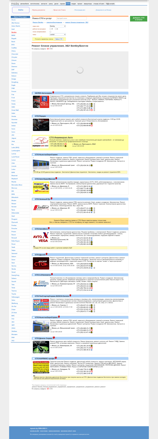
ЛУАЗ (13, 328)
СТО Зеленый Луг (42, 199)
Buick (13, 41)
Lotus (13, 169)
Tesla (13, 288)
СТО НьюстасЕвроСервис (46, 155)
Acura (13, 20)
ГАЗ (13, 319)
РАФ (13, 337)
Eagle (13, 85)
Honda (14, 116)
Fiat (13, 94)
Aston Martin (16, 26)
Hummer (14, 119)
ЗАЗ (13, 322)
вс (57, 29)
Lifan (13, 163)
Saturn (14, 256)
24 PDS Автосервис (43, 93)
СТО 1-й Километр (43, 275)
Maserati (14, 175)
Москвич (14, 334)
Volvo (13, 300)
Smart (14, 272)
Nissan (14, 203)
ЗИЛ (13, 325)
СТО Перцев (40, 116)
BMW (13, 35)
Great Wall (15, 110)
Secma (14, 266)
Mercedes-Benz (17, 185)
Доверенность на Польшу (103, 10)
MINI (13, 194)
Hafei (13, 113)
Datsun (14, 76)
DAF (13, 69)
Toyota (14, 294)
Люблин (14, 331)
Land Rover (15, 157)
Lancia (14, 154)
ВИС (13, 316)
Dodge (14, 79)
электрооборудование (54, 22)
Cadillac (14, 48)
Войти (20, 10)
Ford (13, 97)
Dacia (13, 63)
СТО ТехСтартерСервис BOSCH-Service (52, 296)
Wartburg (15, 303)
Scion (13, 259)
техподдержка (44, 431)
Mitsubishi (15, 197)
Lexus (14, 160)
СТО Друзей (40, 255)
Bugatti (14, 38)
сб (52, 29)
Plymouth (15, 222)
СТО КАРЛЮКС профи (44, 359)
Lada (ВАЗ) (15, 147)
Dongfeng (15, 82)
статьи (74, 431)
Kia (13, 144)
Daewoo (14, 66)
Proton (14, 231)
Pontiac (14, 225)
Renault (14, 238)
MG (13, 191)
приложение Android (66, 431)
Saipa (13, 250)
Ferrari (14, 91)
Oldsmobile (15, 213)
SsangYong (15, 275)
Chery (14, 51)
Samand (14, 253)
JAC (13, 135)
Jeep (13, 141)
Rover (14, 244)
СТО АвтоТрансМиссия (45, 179)
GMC (13, 107)
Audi (13, 29)
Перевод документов (38, 10)
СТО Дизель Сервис (43, 338)
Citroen (14, 60)
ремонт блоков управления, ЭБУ (76, 22)
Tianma (14, 291)
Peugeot (14, 219)
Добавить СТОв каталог (138, 19)
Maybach (15, 178)
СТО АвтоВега (41, 229)
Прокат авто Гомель (59, 10)
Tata (13, 284)
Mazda (14, 182)
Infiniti (13, 126)
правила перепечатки (54, 431)
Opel (13, 216)
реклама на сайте (34, 431)
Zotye (13, 309)
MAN (13, 172)
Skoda (14, 269)
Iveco (13, 132)
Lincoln (14, 166)
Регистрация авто (79, 10)
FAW (13, 88)
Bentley (14, 32)
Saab (13, 247)
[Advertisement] (138, 347)
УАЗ (13, 340)
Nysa (13, 210)
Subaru (14, 278)
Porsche (14, 228)
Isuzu (13, 129)
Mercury (14, 188)
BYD (13, 45)
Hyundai (14, 122)
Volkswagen (16, 297)
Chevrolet (15, 54)
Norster (14, 207)
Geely (13, 104)
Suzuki (14, 281)
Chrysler (14, 57)
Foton (13, 101)
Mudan (14, 200)
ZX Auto (14, 312)
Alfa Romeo (15, 23)
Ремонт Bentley (38, 22)
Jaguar (14, 138)
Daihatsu (15, 73)
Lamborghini (16, 150)
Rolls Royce (16, 241)
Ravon (14, 235)
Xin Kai (14, 306)
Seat (13, 263)
